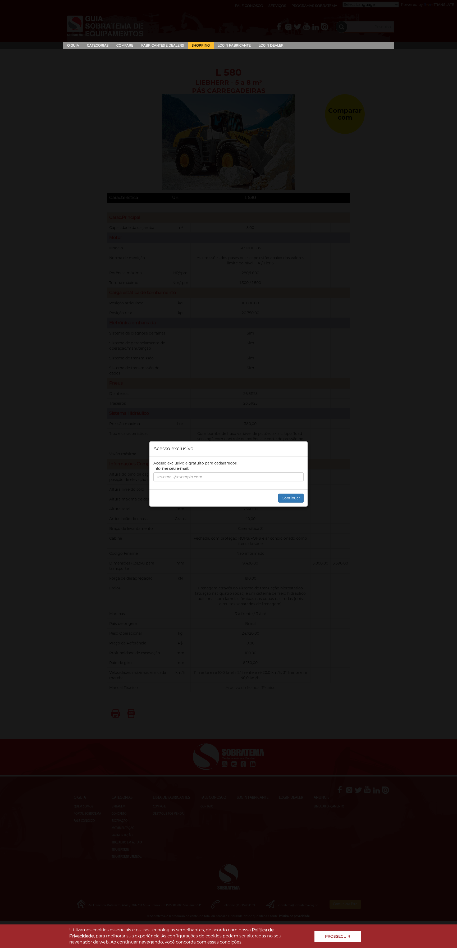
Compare (124, 45)
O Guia (73, 45)
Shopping (201, 45)
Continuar (291, 498)
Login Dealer (271, 45)
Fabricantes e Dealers (162, 45)
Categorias (97, 45)
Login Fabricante (234, 45)
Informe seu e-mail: (171, 468)
